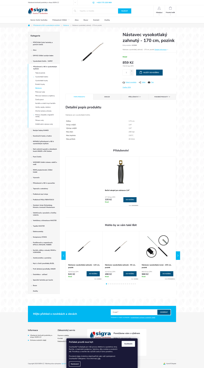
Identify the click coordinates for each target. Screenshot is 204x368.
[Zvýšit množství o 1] (131, 71)
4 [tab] (112, 283)
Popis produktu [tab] (79, 97)
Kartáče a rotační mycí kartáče (45, 103)
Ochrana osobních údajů (38, 340)
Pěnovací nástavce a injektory (45, 96)
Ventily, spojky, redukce (42, 107)
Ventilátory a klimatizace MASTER (45, 220)
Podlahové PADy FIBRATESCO (43, 200)
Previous (63, 255)
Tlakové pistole (40, 73)
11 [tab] (125, 283)
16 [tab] (135, 283)
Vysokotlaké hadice (41, 77)
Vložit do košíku (151, 72)
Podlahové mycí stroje (40, 194)
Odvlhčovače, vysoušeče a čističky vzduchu (44, 214)
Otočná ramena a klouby (43, 111)
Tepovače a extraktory (40, 189)
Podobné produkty (161, 97)
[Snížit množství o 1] (131, 74)
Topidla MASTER (39, 226)
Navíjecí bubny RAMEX (41, 130)
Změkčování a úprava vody (44, 124)
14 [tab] (131, 283)
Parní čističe (37, 157)
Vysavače (36, 178)
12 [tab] (127, 283)
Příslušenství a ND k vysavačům (44, 183)
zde (99, 358)
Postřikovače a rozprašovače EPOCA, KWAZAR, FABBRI (42, 244)
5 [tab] (114, 283)
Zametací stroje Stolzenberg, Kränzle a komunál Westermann (44, 206)
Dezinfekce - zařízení (40, 274)
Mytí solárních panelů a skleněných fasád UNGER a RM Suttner (45, 150)
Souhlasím (128, 344)
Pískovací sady (40, 92)
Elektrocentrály (38, 232)
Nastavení (75, 364)
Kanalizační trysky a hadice (42, 136)
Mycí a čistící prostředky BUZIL (43, 263)
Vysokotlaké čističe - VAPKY (43, 61)
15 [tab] (133, 283)
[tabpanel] (120, 182)
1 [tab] (106, 283)
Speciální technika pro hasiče (43, 280)
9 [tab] (121, 283)
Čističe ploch (39, 100)
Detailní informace (160, 50)
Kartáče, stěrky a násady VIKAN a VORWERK (44, 251)
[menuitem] (39, 20)
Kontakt (60, 338)
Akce (34, 50)
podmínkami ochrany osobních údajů (143, 317)
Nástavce (38, 88)
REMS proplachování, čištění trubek (42, 171)
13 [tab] (129, 283)
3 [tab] (110, 283)
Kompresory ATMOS (40, 237)
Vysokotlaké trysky (41, 81)
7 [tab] (117, 283)
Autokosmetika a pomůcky (42, 258)
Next (178, 255)
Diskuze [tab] (107, 97)
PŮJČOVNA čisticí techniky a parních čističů (43, 43)
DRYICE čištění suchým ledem (43, 56)
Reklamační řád (63, 341)
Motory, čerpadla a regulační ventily (44, 116)
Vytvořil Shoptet (171, 364)
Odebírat (164, 312)
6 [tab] (116, 283)
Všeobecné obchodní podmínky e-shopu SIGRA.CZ (43, 3)
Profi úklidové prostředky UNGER (44, 269)
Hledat (124, 11)
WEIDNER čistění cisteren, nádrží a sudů (45, 163)
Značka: (127, 87)
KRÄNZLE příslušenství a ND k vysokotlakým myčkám (43, 142)
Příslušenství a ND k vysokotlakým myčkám (45, 68)
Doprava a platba (63, 335)
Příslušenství (133, 97)
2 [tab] (108, 283)
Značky (35, 291)
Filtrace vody (39, 120)
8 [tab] (119, 283)
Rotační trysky (40, 84)
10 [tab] (123, 283)
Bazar (35, 285)
